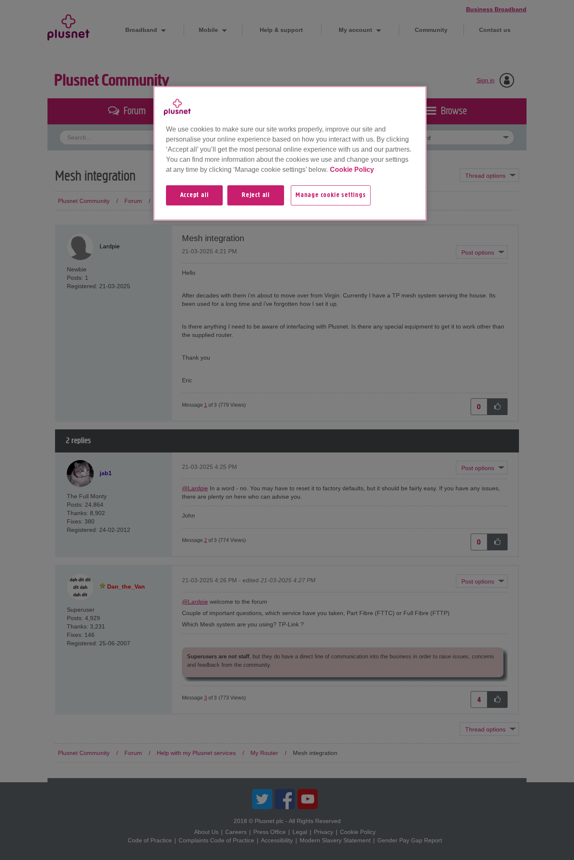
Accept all (194, 195)
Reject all (256, 195)
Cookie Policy (352, 169)
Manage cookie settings (330, 195)
